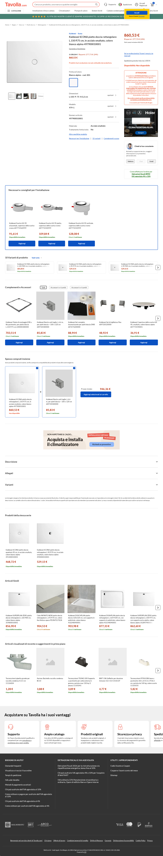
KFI (85, 852)
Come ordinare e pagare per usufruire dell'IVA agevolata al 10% (28, 795)
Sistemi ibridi (97, 11)
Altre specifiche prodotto (78, 134)
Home (7, 25)
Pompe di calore (80, 11)
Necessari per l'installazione (79, 138)
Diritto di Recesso (96, 841)
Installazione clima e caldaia (43, 11)
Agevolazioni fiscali (136, 11)
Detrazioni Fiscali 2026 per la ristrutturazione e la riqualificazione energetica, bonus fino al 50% (79, 767)
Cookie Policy (140, 841)
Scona (80, 34)
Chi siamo (47, 841)
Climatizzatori (64, 11)
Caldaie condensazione (116, 11)
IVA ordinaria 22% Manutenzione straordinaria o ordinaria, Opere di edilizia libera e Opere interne (78, 781)
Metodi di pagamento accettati (18, 785)
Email (151, 161)
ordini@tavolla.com (144, 100)
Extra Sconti (153, 11)
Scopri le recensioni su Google (89, 16)
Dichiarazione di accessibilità (123, 841)
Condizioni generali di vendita (77, 841)
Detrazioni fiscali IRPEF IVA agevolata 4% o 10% (141, 175)
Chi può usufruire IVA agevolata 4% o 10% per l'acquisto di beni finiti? (81, 774)
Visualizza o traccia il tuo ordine (18, 770)
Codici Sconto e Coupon (120, 766)
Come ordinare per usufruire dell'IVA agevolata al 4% (27, 806)
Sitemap (113, 775)
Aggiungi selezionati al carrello (96, 394)
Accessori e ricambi (58, 287)
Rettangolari (42, 25)
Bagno (14, 25)
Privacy (150, 841)
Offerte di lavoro (59, 841)
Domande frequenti (13, 766)
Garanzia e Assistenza (77, 49)
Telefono (130, 161)
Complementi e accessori (113, 138)
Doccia (21, 25)
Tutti (43, 287)
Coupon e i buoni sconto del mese (124, 770)
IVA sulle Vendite (12, 780)
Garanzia (108, 841)
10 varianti (96, 138)
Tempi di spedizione (13, 775)
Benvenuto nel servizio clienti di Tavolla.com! (26, 841)
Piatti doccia (31, 25)
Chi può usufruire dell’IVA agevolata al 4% (22, 801)
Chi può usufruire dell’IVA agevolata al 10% (23, 789)
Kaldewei (72, 34)
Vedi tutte (35, 258)
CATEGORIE (16, 11)
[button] (157, 267)
